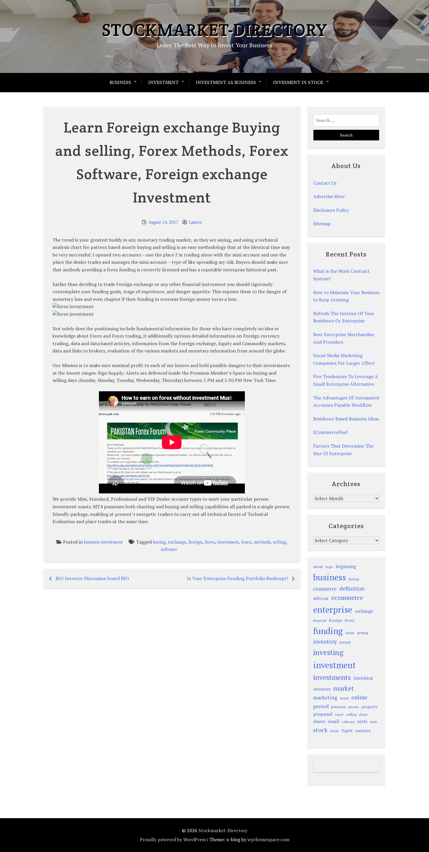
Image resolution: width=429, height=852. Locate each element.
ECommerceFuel (330, 432)
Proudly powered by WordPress (173, 839)
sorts (362, 721)
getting (362, 633)
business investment (103, 542)
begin (329, 567)
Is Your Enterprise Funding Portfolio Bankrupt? (237, 578)
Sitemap (322, 223)
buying (159, 542)
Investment (163, 82)
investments (332, 677)
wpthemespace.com (268, 839)
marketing (325, 697)
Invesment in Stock (298, 82)
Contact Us (324, 183)
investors (322, 689)
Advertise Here (329, 196)
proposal (322, 714)
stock (320, 730)
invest (345, 642)
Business (120, 82)
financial (319, 620)
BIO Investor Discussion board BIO (92, 578)
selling (279, 542)
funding (328, 630)
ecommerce (347, 597)
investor (363, 677)
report (339, 715)
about (318, 566)
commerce (325, 588)
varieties (363, 730)
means (344, 698)
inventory (325, 641)
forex (210, 542)
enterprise (332, 609)
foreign (196, 542)
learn (246, 542)
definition (352, 588)
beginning (346, 566)
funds (350, 633)
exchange (177, 542)
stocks (334, 731)
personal (338, 706)
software (169, 549)
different (321, 598)
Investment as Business (226, 82)
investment (228, 542)
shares (319, 721)
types (347, 730)
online (359, 697)
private (353, 707)
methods (262, 542)
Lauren (195, 222)
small (333, 721)
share (363, 714)
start (373, 721)
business (329, 577)
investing (328, 652)
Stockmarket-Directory (214, 30)
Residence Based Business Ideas (346, 418)
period (321, 706)
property (370, 706)
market (343, 688)
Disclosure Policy (331, 210)
